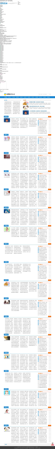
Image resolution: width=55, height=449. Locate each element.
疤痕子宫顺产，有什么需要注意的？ (43, 358)
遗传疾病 (10, 41)
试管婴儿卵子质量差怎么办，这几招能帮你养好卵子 (43, 365)
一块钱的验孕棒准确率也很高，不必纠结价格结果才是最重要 (43, 164)
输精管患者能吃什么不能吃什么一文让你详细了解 (43, 151)
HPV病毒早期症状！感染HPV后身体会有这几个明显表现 (43, 415)
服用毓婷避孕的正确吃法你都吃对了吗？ (43, 308)
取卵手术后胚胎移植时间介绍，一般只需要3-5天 (43, 379)
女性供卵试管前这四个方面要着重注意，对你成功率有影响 (43, 440)
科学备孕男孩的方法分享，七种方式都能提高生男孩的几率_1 (43, 347)
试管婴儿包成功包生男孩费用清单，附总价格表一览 (43, 405)
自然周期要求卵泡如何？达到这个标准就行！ (43, 218)
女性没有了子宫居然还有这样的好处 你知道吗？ (43, 306)
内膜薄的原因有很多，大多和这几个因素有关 (43, 234)
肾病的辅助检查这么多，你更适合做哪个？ (43, 238)
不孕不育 (12, 36)
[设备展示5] (2, 58)
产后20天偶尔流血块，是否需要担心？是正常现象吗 (43, 197)
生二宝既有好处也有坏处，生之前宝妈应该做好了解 (43, 368)
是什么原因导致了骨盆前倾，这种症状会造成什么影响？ (43, 260)
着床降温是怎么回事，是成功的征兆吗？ (43, 438)
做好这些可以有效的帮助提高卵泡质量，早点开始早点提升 (43, 288)
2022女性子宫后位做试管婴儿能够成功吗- (43, 363)
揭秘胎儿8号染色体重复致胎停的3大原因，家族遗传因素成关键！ (43, 359)
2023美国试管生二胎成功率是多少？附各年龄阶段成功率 (43, 133)
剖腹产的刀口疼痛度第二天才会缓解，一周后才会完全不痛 (43, 182)
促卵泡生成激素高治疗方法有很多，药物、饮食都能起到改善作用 (43, 211)
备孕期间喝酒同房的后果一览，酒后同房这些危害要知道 (43, 217)
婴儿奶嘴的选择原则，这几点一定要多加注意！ (43, 294)
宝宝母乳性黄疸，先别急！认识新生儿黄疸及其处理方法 (43, 313)
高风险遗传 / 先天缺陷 (3, 35)
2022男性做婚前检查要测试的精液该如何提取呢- (43, 224)
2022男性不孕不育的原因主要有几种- (43, 295)
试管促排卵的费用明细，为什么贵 (43, 186)
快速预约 (1, 24)
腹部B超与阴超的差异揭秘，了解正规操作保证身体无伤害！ (43, 424)
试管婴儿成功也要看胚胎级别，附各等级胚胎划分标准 (43, 419)
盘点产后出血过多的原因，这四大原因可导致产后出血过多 (43, 418)
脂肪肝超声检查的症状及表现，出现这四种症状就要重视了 (43, 201)
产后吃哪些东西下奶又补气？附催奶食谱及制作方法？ (42, 239)
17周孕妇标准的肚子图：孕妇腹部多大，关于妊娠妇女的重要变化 (43, 229)
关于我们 (19, 2)
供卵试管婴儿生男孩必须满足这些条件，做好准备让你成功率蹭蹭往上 (43, 252)
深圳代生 (32, 97)
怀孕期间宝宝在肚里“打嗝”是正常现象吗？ (43, 375)
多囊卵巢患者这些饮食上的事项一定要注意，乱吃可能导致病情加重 (43, 387)
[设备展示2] (2, 53)
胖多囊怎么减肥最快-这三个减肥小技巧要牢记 (43, 394)
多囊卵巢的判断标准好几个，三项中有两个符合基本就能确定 (43, 127)
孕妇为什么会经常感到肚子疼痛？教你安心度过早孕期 (43, 369)
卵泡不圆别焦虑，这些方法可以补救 (43, 160)
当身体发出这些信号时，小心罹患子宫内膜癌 (43, 200)
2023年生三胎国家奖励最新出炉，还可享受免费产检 (43, 213)
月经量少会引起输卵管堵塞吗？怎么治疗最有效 (43, 269)
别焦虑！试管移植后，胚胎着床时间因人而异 (43, 348)
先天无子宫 (7, 41)
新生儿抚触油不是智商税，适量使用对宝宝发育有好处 (43, 248)
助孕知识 (1, 77)
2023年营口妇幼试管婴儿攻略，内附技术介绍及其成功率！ (43, 231)
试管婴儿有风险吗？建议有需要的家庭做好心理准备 (43, 305)
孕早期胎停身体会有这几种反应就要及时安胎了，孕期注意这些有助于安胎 (43, 256)
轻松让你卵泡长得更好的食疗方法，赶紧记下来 (43, 376)
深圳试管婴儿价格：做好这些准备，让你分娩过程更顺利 (43, 139)
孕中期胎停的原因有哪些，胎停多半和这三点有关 (43, 241)
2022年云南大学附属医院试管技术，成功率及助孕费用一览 (43, 204)
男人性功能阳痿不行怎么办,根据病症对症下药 (43, 235)
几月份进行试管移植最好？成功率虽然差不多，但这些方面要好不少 (43, 324)
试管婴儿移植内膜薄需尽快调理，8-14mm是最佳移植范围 (43, 185)
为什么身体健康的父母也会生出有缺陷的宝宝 (43, 187)
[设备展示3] (2, 55)
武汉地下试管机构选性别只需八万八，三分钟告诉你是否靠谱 (43, 386)
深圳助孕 (17, 97)
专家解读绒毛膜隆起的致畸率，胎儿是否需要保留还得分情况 (43, 349)
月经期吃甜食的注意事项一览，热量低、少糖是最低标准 (43, 404)
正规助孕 (44, 97)
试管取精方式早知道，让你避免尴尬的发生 (43, 396)
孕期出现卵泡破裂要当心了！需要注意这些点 (42, 206)
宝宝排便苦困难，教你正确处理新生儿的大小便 (43, 270)
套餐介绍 (19, 4)
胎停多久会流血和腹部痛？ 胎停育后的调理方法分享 (43, 341)
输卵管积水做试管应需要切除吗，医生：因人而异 (43, 169)
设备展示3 (1, 56)
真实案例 (1, 44)
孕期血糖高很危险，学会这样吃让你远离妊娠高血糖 (43, 147)
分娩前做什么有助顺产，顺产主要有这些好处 (43, 180)
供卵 (18, 3)
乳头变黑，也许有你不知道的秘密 (43, 242)
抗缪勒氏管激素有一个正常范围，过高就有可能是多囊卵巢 (43, 273)
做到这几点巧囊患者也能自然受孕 (43, 271)
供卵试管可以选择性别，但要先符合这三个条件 (43, 162)
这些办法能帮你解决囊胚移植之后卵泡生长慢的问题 (43, 393)
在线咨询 (1, 34)
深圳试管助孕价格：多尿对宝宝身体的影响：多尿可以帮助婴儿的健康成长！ (43, 130)
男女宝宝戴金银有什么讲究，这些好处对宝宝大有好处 (43, 178)
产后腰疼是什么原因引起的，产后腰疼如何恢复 (42, 274)
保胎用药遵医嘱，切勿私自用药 (43, 140)
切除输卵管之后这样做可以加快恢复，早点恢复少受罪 (43, 303)
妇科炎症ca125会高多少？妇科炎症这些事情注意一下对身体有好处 (43, 343)
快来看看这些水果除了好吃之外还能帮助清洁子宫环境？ (43, 401)
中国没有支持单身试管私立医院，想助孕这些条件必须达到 (43, 125)
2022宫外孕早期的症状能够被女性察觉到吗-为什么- (43, 257)
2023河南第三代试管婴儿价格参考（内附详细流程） (43, 382)
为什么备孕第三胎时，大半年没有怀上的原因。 (43, 412)
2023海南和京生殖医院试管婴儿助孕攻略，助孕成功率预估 (43, 158)
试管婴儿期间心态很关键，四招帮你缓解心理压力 (43, 291)
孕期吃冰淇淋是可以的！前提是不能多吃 (43, 417)
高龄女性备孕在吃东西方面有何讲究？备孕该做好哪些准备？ (43, 435)
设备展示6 (1, 61)
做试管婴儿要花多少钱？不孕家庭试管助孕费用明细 (43, 199)
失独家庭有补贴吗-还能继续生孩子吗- (43, 195)
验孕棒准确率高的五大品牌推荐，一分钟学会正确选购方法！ (43, 378)
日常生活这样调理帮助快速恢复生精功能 (43, 397)
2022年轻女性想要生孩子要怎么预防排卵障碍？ (43, 141)
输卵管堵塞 (4, 36)
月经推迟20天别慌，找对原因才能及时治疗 (43, 176)
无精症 (9, 39)
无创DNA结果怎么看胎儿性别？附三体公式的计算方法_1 (43, 323)
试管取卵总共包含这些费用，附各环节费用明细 (42, 330)
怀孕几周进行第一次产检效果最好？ (43, 431)
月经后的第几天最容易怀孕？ (42, 433)
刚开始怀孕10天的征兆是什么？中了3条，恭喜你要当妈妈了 (43, 398)
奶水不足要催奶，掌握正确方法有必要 (43, 422)
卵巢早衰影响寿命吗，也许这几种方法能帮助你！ (43, 421)
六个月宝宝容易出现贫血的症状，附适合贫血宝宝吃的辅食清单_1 (43, 203)
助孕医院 (29, 97)
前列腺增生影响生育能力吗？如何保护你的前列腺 (42, 384)
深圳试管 (25, 97)
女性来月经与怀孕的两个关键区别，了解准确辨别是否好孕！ (43, 320)
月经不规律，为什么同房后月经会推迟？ (43, 326)
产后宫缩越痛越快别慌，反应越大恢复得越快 (43, 259)
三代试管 (13, 97)
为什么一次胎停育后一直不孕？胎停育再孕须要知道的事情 (43, 165)
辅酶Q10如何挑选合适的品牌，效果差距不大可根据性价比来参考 (43, 166)
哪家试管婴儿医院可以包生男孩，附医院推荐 (43, 157)
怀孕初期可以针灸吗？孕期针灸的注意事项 (43, 232)
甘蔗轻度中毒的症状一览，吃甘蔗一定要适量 (43, 129)
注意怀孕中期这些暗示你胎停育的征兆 (43, 403)
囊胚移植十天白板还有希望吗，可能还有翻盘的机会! (43, 249)
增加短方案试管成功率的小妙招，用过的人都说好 (43, 439)
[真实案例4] (2, 46)
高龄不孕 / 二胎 (2, 42)
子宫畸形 (4, 41)
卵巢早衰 (1, 39)
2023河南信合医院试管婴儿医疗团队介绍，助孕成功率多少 (43, 143)
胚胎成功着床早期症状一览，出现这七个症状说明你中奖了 (43, 220)
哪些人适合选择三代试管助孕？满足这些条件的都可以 (43, 267)
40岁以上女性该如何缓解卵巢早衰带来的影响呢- (43, 309)
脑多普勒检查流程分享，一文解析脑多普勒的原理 (43, 329)
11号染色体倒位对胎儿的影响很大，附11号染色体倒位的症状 (43, 414)
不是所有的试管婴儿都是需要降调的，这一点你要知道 (43, 362)
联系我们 (1, 6)
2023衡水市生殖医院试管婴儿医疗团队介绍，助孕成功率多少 (43, 120)
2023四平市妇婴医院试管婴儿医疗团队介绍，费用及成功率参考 (43, 383)
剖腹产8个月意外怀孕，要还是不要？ (43, 302)
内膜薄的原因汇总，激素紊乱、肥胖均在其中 (43, 215)
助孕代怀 (40, 97)
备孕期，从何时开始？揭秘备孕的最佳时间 (43, 168)
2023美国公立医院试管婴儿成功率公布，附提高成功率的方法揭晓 (43, 432)
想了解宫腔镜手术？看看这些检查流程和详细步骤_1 (43, 123)
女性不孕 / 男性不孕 (3, 37)
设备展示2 (1, 54)
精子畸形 (6, 39)
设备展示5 (1, 59)
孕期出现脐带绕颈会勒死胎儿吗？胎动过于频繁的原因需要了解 (43, 331)
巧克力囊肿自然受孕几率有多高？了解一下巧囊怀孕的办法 (43, 411)
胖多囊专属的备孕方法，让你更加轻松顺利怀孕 (43, 340)
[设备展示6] (2, 60)
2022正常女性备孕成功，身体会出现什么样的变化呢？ (43, 315)
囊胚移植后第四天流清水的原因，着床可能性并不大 (43, 122)
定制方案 (1, 29)
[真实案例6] (2, 45)
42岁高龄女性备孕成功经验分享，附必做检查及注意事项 (43, 289)
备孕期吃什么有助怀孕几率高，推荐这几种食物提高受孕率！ (43, 333)
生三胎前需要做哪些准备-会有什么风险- (43, 222)
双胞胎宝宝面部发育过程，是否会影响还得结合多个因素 (43, 275)
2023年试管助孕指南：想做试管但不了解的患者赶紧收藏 (43, 132)
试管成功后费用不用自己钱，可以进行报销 (42, 126)
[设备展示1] (2, 52)
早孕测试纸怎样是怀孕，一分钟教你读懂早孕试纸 (43, 253)
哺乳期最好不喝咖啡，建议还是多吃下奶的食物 (43, 285)
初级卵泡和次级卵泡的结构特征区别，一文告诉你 (43, 357)
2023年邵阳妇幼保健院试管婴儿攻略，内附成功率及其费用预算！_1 (43, 380)
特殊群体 (1, 36)
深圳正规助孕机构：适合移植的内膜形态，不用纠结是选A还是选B (43, 436)
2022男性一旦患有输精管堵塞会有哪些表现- (43, 150)
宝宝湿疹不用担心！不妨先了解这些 (43, 196)
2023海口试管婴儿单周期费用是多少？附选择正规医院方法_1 (43, 236)
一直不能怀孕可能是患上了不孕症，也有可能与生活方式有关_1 (43, 284)
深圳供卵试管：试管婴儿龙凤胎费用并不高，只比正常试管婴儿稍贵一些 (43, 400)
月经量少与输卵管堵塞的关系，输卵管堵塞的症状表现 (43, 183)
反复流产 (1, 41)
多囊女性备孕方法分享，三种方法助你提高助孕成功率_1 (43, 193)
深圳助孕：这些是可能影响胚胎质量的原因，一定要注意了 (43, 277)
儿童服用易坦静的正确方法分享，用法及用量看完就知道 (43, 429)
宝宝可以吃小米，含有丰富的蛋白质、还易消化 (43, 310)
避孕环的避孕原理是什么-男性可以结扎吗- (43, 345)
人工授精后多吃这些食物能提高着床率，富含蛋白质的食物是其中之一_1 (43, 442)
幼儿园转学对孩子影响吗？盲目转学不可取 (43, 175)
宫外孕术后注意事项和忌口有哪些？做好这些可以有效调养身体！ (43, 296)
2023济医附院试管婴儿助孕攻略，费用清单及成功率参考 (43, 312)
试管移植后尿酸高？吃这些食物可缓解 (43, 144)
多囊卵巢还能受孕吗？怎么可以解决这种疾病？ (43, 250)
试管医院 (36, 97)
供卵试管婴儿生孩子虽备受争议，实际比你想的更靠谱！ (43, 361)
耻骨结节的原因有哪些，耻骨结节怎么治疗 (43, 145)
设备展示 (1, 51)
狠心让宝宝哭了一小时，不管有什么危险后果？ (43, 148)
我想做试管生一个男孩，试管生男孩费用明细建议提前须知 (43, 221)
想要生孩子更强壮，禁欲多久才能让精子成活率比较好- (43, 287)
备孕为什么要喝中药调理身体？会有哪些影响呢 (43, 327)
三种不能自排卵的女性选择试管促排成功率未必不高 (43, 344)
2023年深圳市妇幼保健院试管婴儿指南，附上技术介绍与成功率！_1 (43, 214)
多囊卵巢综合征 (8, 36)
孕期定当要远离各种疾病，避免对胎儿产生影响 (43, 338)
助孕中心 (9, 97)
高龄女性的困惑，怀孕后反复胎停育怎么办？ (43, 179)
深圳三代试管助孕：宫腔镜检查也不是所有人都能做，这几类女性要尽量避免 (43, 292)
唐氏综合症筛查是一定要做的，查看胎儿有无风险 (43, 255)
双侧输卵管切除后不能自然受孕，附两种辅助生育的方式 (43, 161)
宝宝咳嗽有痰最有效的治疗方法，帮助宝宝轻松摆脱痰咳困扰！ (43, 351)
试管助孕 (21, 97)
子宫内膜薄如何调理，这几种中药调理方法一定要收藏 (43, 366)
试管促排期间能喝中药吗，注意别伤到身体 (43, 266)
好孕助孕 (1, 2)
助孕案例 (48, 97)
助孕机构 (5, 97)
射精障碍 (4, 39)
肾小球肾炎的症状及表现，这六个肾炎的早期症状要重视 (43, 278)
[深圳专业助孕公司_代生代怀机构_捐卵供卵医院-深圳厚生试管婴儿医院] (13, 94)
